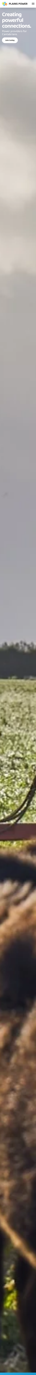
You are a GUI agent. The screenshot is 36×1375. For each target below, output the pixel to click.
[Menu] (33, 3)
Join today (10, 40)
